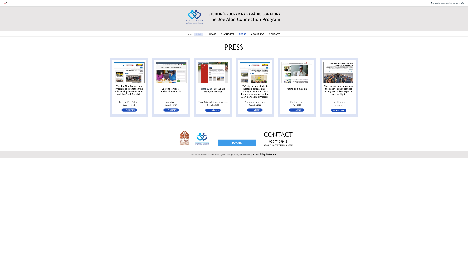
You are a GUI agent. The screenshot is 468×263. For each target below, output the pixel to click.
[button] (264, 154)
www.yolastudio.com (242, 154)
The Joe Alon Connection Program (244, 19)
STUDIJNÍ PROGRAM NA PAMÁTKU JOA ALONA (244, 14)
